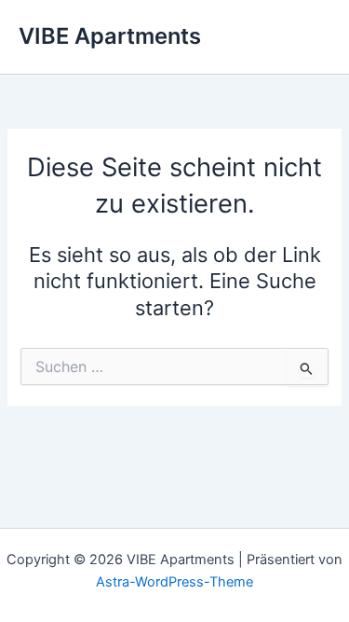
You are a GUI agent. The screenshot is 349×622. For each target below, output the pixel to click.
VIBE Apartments (110, 35)
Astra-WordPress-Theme (174, 582)
